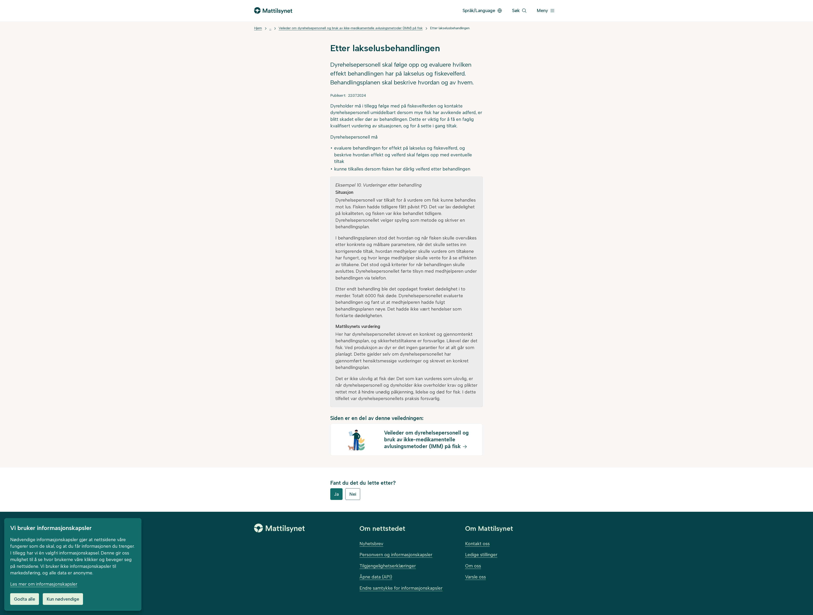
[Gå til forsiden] (273, 10)
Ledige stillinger (481, 554)
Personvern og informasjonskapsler (395, 554)
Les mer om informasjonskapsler (43, 584)
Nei (352, 494)
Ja (336, 494)
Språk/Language (479, 10)
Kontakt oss (477, 543)
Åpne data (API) (375, 576)
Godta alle (24, 599)
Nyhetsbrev (371, 543)
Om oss (473, 565)
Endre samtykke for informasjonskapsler (400, 588)
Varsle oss (475, 576)
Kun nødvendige (63, 599)
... (270, 28)
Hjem (258, 28)
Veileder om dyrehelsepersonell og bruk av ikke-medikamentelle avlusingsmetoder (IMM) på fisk (351, 28)
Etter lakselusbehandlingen (450, 28)
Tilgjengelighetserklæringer (387, 565)
